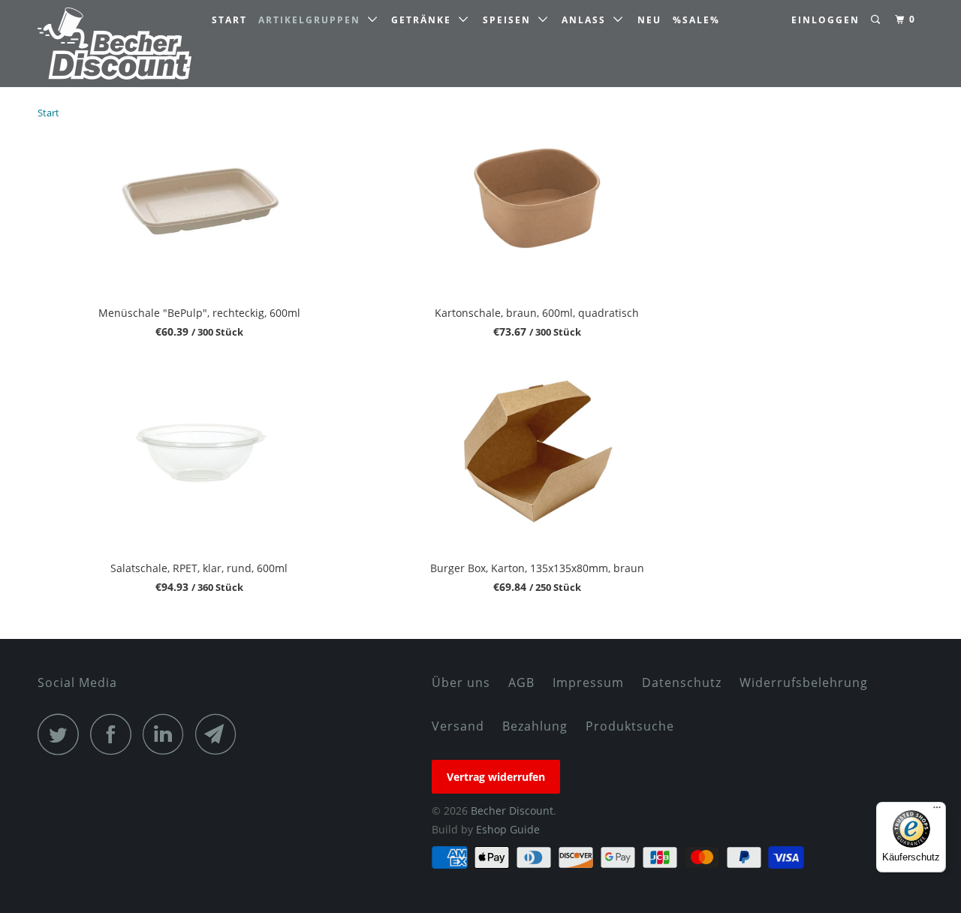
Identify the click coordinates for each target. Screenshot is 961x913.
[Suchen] (877, 20)
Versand (458, 726)
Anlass (587, 20)
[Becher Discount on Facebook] (115, 734)
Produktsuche (630, 726)
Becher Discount (512, 810)
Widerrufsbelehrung (804, 682)
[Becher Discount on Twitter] (62, 734)
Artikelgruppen (313, 20)
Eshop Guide (508, 829)
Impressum (588, 682)
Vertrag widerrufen (496, 777)
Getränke (425, 20)
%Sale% (696, 20)
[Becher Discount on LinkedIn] (167, 734)
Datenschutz (682, 682)
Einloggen (825, 20)
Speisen (510, 20)
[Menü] (937, 811)
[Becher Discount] (114, 43)
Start (229, 20)
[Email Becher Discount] (220, 734)
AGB (521, 682)
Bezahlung (535, 726)
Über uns (461, 682)
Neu (649, 20)
